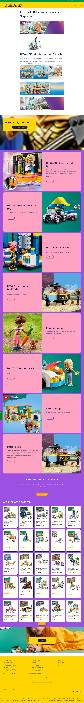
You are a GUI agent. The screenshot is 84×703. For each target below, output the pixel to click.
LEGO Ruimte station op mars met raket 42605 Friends (41, 522)
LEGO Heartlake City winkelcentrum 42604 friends (10, 522)
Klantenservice (61, 665)
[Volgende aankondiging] (81, 1)
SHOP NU (50, 180)
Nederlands (71, 0)
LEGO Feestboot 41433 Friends (9, 568)
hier (16, 673)
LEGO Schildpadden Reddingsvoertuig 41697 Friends (73, 569)
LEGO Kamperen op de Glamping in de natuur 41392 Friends (10, 616)
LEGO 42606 (42, 640)
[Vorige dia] (39, 654)
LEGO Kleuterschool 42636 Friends (73, 615)
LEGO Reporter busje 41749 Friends (57, 591)
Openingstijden (61, 662)
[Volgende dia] (44, 654)
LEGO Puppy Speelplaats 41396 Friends (73, 546)
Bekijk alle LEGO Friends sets (19, 127)
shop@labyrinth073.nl (38, 667)
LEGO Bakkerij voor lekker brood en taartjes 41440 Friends (41, 546)
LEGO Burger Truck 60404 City (25, 591)
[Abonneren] (51, 681)
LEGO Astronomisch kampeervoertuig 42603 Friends (26, 522)
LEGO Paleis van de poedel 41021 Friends (57, 546)
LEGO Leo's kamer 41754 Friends (9, 591)
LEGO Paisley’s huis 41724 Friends (57, 521)
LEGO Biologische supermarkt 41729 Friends (42, 616)
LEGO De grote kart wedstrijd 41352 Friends (73, 592)
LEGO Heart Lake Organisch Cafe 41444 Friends (25, 569)
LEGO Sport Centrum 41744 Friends (41, 591)
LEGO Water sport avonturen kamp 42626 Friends (57, 616)
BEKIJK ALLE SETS (42, 494)
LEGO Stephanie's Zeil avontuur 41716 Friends (25, 546)
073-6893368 (36, 665)
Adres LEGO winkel (62, 664)
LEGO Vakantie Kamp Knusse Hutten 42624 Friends (26, 616)
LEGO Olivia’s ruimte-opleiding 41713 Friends (74, 522)
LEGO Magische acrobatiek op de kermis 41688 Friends (57, 569)
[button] (2, 5)
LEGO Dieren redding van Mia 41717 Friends (10, 546)
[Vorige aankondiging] (2, 1)
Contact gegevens (61, 660)
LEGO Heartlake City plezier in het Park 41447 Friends (41, 569)
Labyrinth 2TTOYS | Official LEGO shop (11, 696)
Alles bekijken (42, 623)
